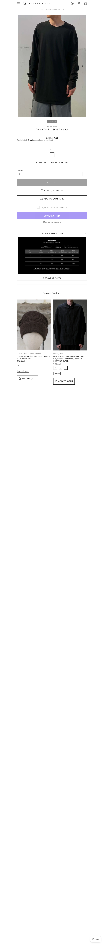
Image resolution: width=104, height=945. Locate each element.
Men (55, 126)
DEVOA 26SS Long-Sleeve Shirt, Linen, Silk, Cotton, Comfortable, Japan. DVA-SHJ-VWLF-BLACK (69, 358)
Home (42, 10)
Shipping (31, 140)
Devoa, (50, 126)
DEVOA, (26, 354)
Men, (32, 354)
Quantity (21, 170)
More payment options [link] (52, 222)
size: (52, 149)
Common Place (36, 3)
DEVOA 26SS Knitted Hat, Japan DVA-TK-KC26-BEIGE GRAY (33, 357)
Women (38, 354)
